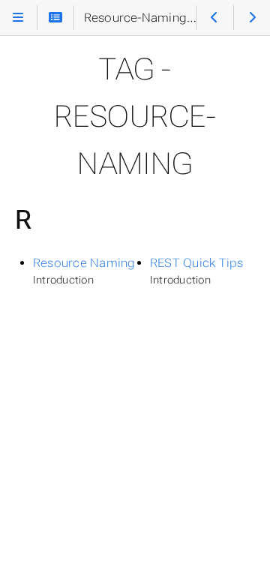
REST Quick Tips (196, 263)
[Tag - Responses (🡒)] (252, 17)
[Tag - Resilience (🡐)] (214, 17)
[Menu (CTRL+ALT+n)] (18, 17)
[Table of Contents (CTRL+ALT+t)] (56, 17)
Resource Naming (84, 263)
